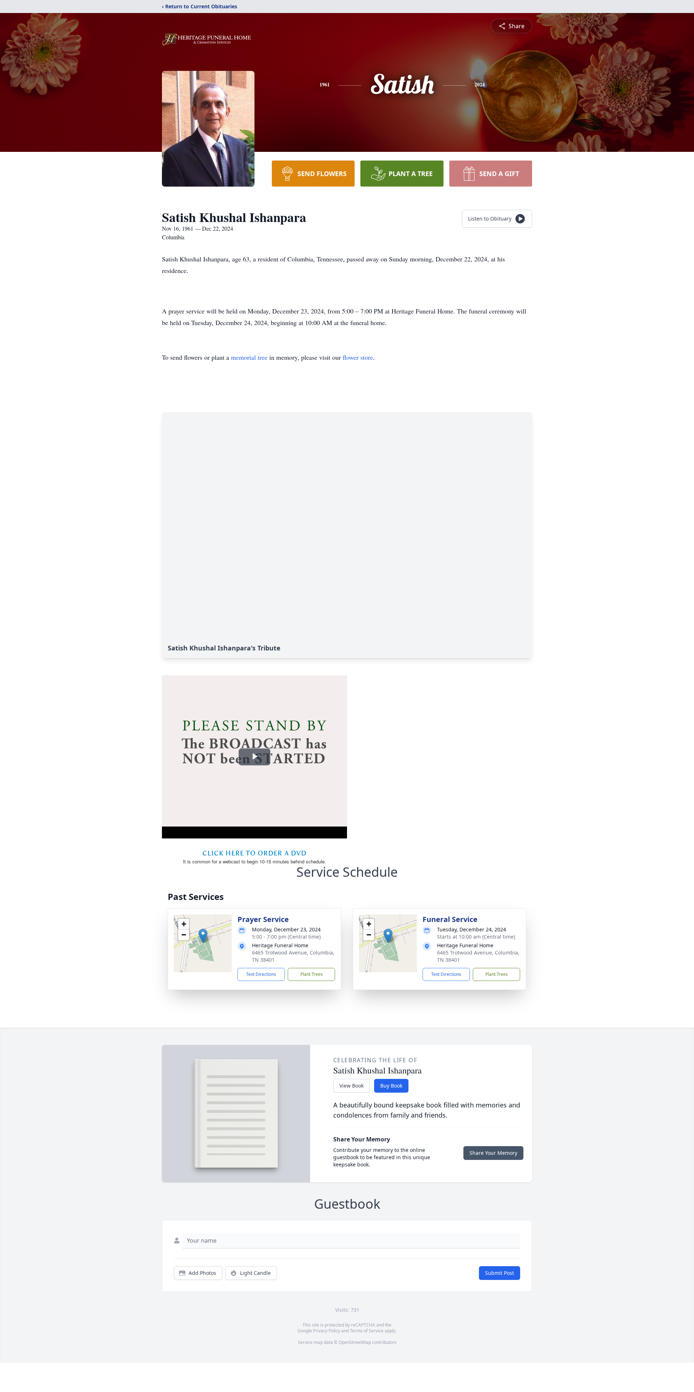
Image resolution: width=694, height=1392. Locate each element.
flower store (358, 357)
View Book (351, 1085)
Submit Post (499, 1272)
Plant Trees (311, 974)
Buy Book (391, 1085)
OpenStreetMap (355, 1342)
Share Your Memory (493, 1152)
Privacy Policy (326, 1331)
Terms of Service (367, 1331)
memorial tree (249, 357)
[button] (202, 935)
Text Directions (261, 974)
